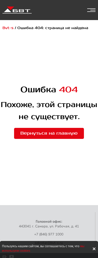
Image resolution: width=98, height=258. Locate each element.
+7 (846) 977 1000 (48, 234)
